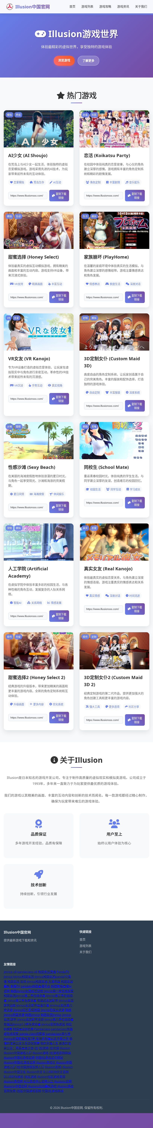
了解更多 (88, 61)
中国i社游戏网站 (52, 1091)
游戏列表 (87, 6)
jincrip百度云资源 (53, 1010)
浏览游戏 (64, 60)
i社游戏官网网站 (60, 1053)
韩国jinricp (32, 1015)
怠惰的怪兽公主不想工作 (52, 1039)
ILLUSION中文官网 (56, 1072)
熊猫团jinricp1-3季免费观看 (22, 1024)
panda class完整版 (32, 1034)
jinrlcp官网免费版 (53, 1024)
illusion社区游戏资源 (51, 1077)
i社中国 (54, 1048)
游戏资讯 (123, 6)
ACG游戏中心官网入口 (38, 1081)
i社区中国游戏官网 (28, 1091)
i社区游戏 (30, 1077)
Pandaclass (42, 1029)
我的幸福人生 (49, 1043)
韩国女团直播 (47, 972)
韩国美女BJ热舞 (23, 1029)
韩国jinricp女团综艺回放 (26, 991)
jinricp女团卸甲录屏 (30, 1019)
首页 (72, 6)
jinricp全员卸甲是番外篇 (32, 1005)
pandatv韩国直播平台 (35, 986)
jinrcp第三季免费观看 (21, 1000)
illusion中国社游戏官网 (19, 1058)
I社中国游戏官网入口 (30, 1067)
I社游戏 (44, 1048)
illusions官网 (63, 1081)
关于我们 (141, 6)
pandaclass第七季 (58, 1034)
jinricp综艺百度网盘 (26, 1010)
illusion (65, 1048)
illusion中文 (34, 1072)
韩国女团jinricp (51, 1015)
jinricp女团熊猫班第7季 (19, 1039)
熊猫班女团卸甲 (47, 1000)
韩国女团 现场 (16, 981)
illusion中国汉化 (15, 1072)
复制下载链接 (61, 195)
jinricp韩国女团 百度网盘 (43, 981)
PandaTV (63, 972)
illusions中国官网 (15, 1086)
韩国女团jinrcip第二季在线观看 (24, 996)
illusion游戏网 (13, 1081)
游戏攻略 (105, 6)
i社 (36, 1048)
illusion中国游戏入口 (18, 1053)
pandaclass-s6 (27, 972)
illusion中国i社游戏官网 (19, 1062)
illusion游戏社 (45, 1062)
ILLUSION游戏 (13, 1077)
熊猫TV (15, 986)
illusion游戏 (40, 1053)
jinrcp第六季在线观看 (59, 1019)
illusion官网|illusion (59, 1067)
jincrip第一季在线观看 (59, 991)
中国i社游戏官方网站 (49, 1058)
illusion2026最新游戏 (42, 1086)
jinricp (8, 977)
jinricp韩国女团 (23, 977)
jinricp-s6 (10, 972)
